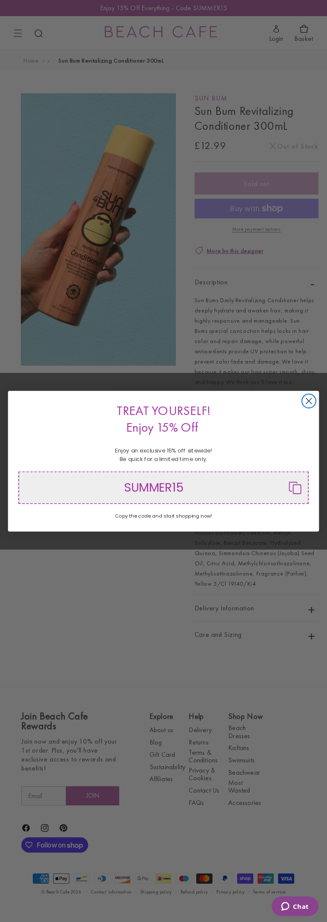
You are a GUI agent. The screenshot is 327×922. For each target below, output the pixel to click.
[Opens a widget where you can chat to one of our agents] (294, 907)
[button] (163, 487)
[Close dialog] (309, 401)
